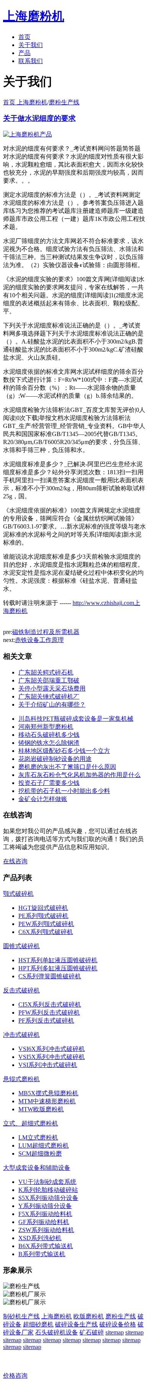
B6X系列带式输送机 (45, 1246)
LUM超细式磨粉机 (43, 1145)
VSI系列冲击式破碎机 (47, 1065)
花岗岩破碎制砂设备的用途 (55, 759)
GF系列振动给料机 (43, 1222)
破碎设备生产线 (76, 1324)
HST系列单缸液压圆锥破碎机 (57, 960)
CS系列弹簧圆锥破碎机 (49, 976)
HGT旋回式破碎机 (43, 908)
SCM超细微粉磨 (40, 1153)
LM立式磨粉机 (38, 1137)
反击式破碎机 (21, 990)
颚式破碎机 (18, 893)
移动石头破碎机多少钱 (48, 734)
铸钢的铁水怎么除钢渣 (48, 742)
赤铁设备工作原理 (39, 640)
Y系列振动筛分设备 (45, 1206)
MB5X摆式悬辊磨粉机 (48, 1093)
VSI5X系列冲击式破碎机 (51, 1057)
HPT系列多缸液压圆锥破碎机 (57, 968)
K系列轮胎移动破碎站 (48, 1190)
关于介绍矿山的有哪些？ (52, 704)
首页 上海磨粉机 (25, 102)
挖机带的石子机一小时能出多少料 (64, 791)
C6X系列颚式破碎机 (45, 932)
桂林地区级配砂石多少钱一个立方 (64, 750)
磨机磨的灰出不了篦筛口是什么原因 (67, 767)
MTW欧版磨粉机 (41, 1109)
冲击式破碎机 (21, 1034)
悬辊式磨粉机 (21, 1079)
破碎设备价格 (117, 1324)
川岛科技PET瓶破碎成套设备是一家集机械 (75, 718)
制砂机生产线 (21, 1316)
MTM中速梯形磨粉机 (47, 1101)
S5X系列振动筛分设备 (48, 1198)
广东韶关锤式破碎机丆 (48, 696)
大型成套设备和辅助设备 (36, 1167)
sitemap (114, 1332)
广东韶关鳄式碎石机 (45, 672)
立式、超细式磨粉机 (30, 1123)
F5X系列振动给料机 (45, 1214)
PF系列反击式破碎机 (46, 1020)
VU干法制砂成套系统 (47, 1182)
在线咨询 (15, 861)
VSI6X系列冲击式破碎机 (51, 1049)
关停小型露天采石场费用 (52, 688)
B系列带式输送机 (41, 1254)
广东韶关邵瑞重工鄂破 (48, 680)
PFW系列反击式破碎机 (49, 1012)
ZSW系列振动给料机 (46, 1230)
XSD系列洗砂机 (40, 1238)
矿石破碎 (91, 1332)
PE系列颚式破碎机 (43, 916)
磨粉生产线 (64, 102)
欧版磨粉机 (88, 1316)
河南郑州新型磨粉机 (45, 726)
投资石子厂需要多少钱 (48, 783)
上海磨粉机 (56, 1316)
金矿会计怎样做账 (42, 799)
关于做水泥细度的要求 (39, 118)
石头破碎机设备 (56, 1332)
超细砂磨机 (38, 1324)
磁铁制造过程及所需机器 (45, 632)
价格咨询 (15, 1375)
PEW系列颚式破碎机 (46, 924)
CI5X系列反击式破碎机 (49, 1004)
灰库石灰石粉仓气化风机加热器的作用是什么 (79, 775)
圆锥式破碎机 (21, 946)
